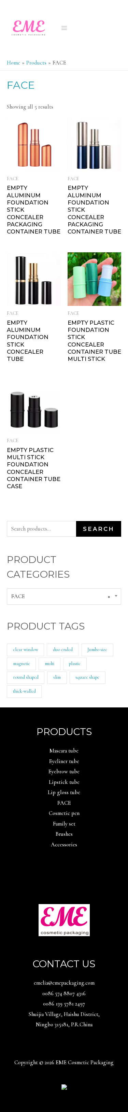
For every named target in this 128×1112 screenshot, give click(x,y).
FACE (64, 803)
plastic (75, 663)
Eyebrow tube (64, 771)
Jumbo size (97, 649)
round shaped (26, 677)
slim (57, 677)
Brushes (64, 834)
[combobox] (64, 596)
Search (98, 528)
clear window (25, 649)
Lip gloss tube (64, 792)
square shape (87, 677)
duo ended (63, 649)
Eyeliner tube (64, 761)
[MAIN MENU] (64, 27)
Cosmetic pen (64, 813)
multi (49, 663)
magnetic (21, 663)
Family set (64, 823)
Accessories (64, 844)
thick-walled (24, 691)
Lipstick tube (64, 782)
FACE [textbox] (60, 596)
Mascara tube (64, 750)
